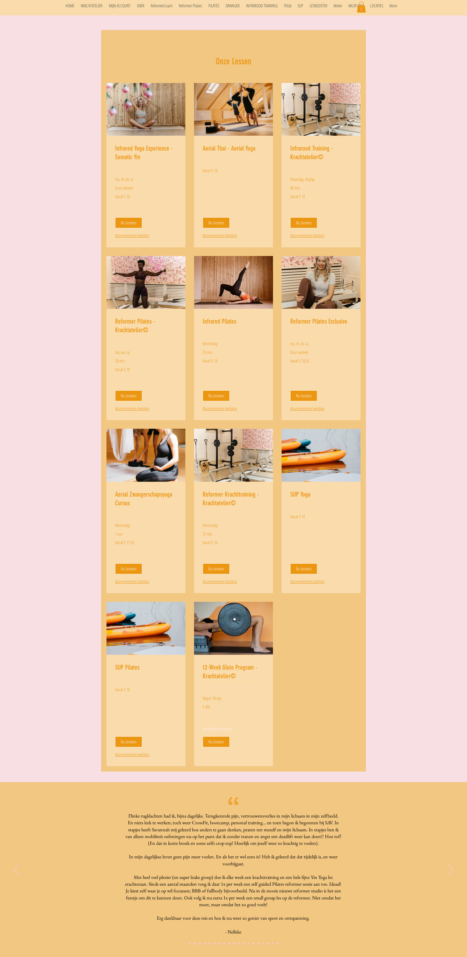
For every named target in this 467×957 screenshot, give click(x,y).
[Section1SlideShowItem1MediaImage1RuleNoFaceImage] (248, 943)
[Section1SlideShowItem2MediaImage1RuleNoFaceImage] (219, 943)
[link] (146, 153)
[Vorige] (16, 869)
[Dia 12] (273, 943)
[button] (361, 7)
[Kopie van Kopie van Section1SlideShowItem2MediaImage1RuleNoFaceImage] (239, 943)
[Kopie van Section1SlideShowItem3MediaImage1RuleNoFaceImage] (234, 943)
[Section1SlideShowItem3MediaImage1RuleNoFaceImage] (229, 943)
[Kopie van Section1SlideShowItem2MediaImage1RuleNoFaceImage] (224, 943)
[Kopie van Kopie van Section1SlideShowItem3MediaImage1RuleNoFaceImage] (268, 943)
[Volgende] (450, 869)
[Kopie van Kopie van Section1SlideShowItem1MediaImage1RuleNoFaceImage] (194, 943)
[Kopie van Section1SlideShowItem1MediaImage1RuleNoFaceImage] (189, 943)
